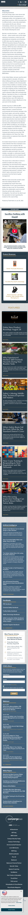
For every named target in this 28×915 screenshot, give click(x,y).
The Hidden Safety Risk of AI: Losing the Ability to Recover (13, 554)
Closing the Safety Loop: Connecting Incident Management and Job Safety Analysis (13, 718)
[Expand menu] (25, 2)
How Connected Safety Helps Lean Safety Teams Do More (12, 540)
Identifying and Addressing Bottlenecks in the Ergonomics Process (14, 781)
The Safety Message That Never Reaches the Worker (14, 638)
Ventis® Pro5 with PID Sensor (14, 268)
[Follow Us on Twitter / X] (23, 2)
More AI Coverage (8, 594)
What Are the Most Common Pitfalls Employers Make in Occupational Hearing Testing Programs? (13, 776)
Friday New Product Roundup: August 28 (12, 328)
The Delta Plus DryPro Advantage (14, 282)
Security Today (14, 866)
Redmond (14, 860)
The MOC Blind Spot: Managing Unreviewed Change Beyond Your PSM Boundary (14, 791)
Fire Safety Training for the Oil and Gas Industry (14, 797)
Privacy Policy (14, 684)
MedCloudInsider (14, 854)
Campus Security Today (14, 838)
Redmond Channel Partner (14, 863)
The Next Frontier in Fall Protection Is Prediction (13, 568)
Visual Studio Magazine (14, 887)
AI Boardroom (14, 829)
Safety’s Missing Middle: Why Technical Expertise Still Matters (13, 395)
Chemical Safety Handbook (10, 607)
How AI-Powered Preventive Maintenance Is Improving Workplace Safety (13, 583)
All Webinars (7, 764)
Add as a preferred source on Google (23, 5)
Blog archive (5, 10)
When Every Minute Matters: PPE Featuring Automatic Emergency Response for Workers (12, 708)
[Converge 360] (14, 819)
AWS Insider (14, 835)
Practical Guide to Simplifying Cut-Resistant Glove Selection (12, 802)
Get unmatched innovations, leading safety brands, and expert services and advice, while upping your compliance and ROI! (15, 247)
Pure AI (14, 857)
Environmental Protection (14, 845)
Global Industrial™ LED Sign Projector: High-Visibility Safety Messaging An (15, 296)
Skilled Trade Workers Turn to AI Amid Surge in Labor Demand (13, 529)
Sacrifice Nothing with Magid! (15, 215)
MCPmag (14, 851)
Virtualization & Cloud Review (14, 884)
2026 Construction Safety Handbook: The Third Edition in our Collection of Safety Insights (13, 619)
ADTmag (14, 832)
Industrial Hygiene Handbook (11, 624)
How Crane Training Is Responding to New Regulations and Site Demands (12, 464)
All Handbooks (7, 628)
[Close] (21, 891)
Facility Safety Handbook (10, 611)
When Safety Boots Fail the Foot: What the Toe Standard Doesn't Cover (13, 429)
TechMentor (14, 872)
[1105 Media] (14, 825)
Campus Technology (14, 842)
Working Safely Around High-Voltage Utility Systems (13, 727)
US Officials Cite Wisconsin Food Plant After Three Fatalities (15, 658)
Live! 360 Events (14, 848)
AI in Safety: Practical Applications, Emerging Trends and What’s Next (12, 757)
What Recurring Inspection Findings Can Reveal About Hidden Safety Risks (13, 500)
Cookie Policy (19, 902)
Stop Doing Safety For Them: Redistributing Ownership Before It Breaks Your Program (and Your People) (12, 738)
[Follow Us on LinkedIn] (21, 2)
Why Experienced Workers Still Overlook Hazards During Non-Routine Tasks (13, 360)
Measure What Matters (9, 786)
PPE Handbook (7, 604)
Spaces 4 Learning (14, 869)
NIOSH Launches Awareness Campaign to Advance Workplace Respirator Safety (14, 654)
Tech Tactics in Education (14, 875)
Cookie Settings (11, 905)
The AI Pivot (14, 878)
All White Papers (8, 806)
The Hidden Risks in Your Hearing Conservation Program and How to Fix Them (13, 748)
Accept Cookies (11, 909)
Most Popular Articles (12, 634)
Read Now (5, 339)
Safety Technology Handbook (11, 614)
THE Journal (13, 881)
